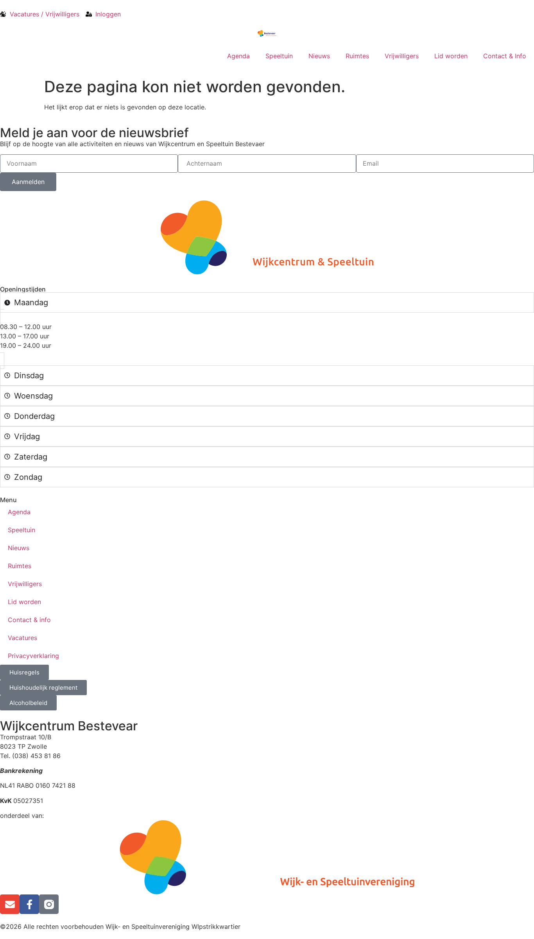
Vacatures (22, 638)
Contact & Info (504, 56)
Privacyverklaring (33, 656)
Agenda (238, 56)
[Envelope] (10, 904)
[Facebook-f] (29, 904)
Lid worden (451, 56)
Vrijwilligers (402, 56)
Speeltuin (279, 56)
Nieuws (319, 56)
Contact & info (29, 620)
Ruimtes (357, 56)
